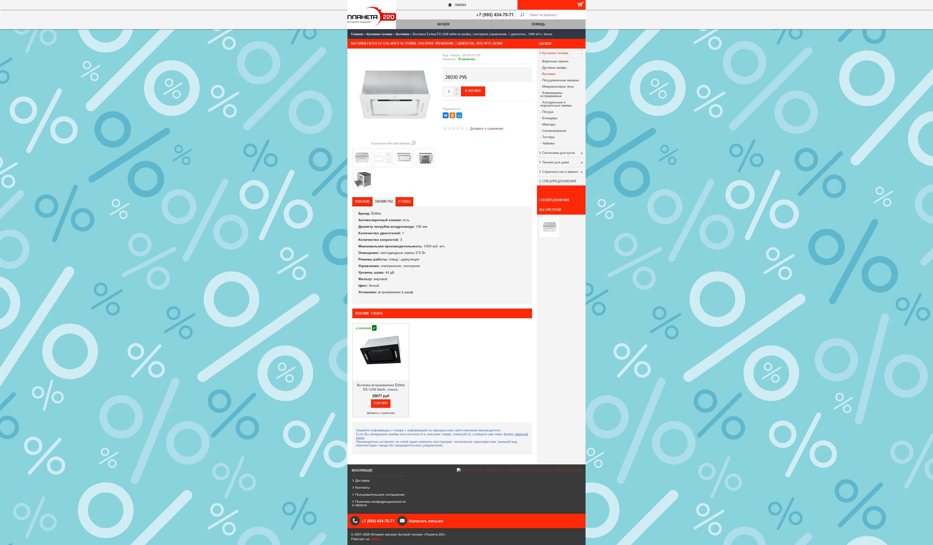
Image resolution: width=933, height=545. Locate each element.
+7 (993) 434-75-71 (495, 14)
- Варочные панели (554, 61)
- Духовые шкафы (553, 67)
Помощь (538, 24)
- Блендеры (548, 118)
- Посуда (546, 111)
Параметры (384, 202)
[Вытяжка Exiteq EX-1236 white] (362, 158)
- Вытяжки (547, 73)
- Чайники (547, 143)
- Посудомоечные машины (559, 80)
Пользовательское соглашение (380, 494)
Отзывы (404, 202)
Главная (357, 34)
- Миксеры (547, 124)
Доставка (362, 480)
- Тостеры (547, 136)
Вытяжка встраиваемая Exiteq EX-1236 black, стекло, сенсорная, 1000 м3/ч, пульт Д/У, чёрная (380, 391)
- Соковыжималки (553, 130)
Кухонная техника (379, 34)
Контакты (362, 487)
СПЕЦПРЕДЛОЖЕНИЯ (559, 181)
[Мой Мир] (459, 115)
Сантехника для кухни (562, 152)
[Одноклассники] (452, 115)
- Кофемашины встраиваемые (551, 94)
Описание (362, 202)
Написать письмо (426, 521)
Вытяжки (402, 34)
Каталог (443, 24)
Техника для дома (562, 162)
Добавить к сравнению (486, 128)
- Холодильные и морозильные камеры (556, 104)
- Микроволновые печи (557, 86)
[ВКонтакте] (446, 115)
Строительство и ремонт (562, 171)
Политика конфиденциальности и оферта (379, 503)
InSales (375, 539)
